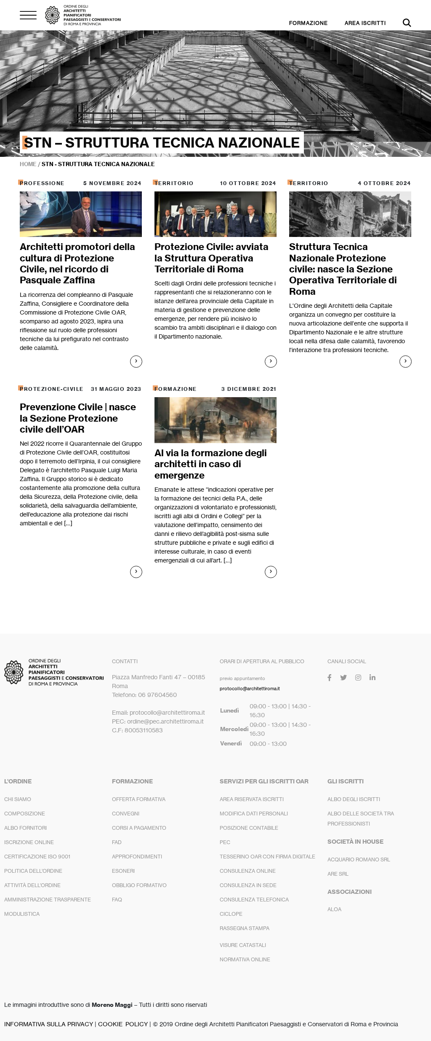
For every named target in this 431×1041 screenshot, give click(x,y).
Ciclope (231, 914)
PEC (225, 842)
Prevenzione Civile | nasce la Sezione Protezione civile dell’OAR (78, 418)
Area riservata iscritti (252, 799)
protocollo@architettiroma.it (250, 688)
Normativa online (245, 959)
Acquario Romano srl (358, 859)
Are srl (338, 874)
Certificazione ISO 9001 (37, 856)
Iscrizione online (29, 842)
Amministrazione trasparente (47, 899)
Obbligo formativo (139, 885)
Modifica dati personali (254, 813)
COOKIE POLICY (123, 1024)
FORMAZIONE (308, 23)
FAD (117, 842)
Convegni (125, 813)
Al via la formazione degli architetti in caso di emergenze (210, 464)
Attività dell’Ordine (32, 885)
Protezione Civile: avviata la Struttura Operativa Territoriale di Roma (211, 258)
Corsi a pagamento (139, 828)
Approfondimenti (137, 856)
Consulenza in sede (248, 885)
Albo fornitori (25, 828)
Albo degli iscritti (353, 799)
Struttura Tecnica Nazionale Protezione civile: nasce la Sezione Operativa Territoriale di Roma (343, 269)
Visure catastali (243, 945)
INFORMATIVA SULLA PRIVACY (48, 1024)
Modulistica (22, 914)
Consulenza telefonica (254, 899)
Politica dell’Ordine (33, 871)
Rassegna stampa (244, 928)
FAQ (117, 899)
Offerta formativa (138, 799)
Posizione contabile (249, 828)
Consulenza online (248, 871)
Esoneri (123, 871)
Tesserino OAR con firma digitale (267, 856)
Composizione (24, 813)
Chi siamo (17, 799)
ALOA (334, 909)
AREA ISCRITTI (365, 23)
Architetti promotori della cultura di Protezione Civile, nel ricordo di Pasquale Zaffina (77, 263)
